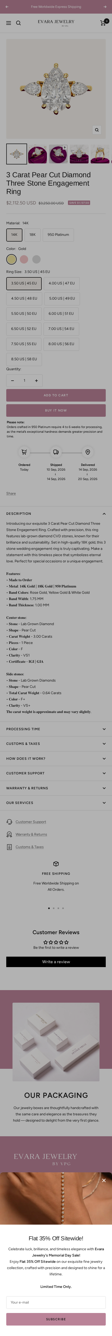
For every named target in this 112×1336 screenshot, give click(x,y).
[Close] (104, 1180)
